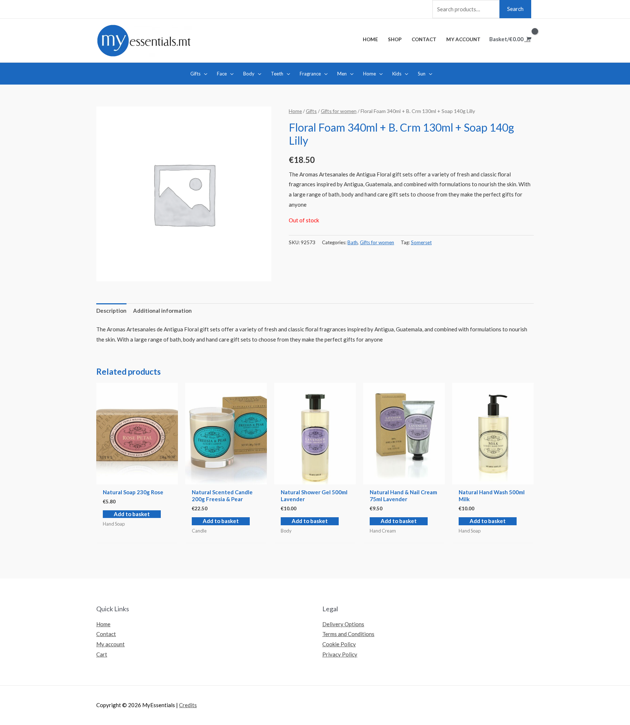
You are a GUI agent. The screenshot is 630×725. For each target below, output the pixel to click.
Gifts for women (339, 111)
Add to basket (132, 514)
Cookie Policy (339, 644)
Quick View (137, 478)
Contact (106, 634)
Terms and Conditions (348, 634)
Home (295, 111)
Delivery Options (343, 624)
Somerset (421, 242)
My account (110, 644)
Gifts (311, 111)
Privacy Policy (339, 654)
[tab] (111, 311)
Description (111, 310)
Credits (188, 705)
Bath (352, 242)
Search (515, 8)
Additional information (162, 310)
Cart (101, 654)
